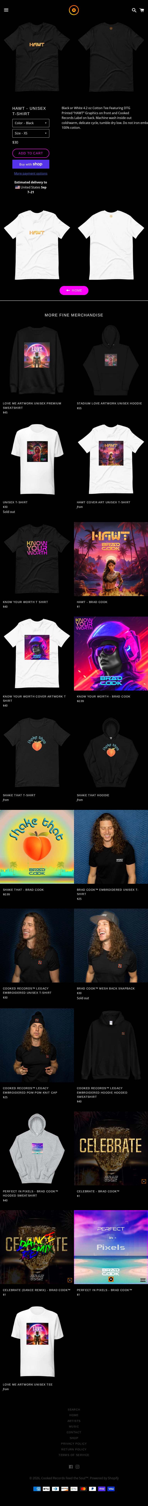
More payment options (30, 173)
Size (18, 133)
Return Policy (74, 1449)
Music (74, 1426)
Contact (74, 1432)
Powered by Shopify (104, 1478)
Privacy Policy (74, 1443)
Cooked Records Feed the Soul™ (64, 1478)
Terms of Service (74, 1455)
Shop (74, 1438)
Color (19, 123)
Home (74, 1415)
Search (74, 1409)
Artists (74, 1420)
